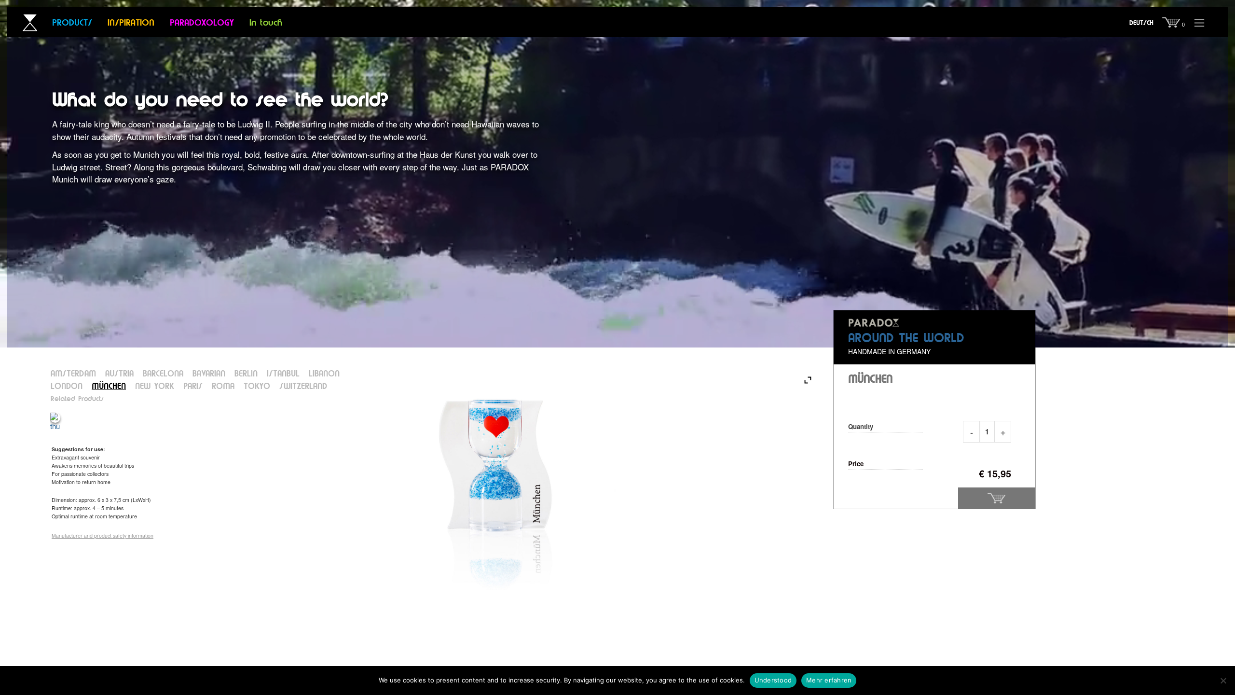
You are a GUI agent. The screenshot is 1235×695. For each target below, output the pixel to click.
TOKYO (257, 386)
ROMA (223, 386)
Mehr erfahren (828, 680)
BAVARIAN (208, 374)
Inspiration (131, 23)
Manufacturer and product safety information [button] (102, 535)
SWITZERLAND (303, 386)
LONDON (66, 386)
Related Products (77, 399)
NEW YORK (154, 386)
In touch (265, 23)
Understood (773, 680)
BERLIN (246, 374)
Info (1199, 21)
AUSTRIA (119, 374)
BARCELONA (163, 374)
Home (25, 23)
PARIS (193, 386)
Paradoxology (202, 23)
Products (72, 23)
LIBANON (324, 374)
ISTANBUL (283, 374)
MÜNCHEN (109, 386)
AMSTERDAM (73, 374)
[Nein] (1223, 680)
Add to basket (996, 498)
